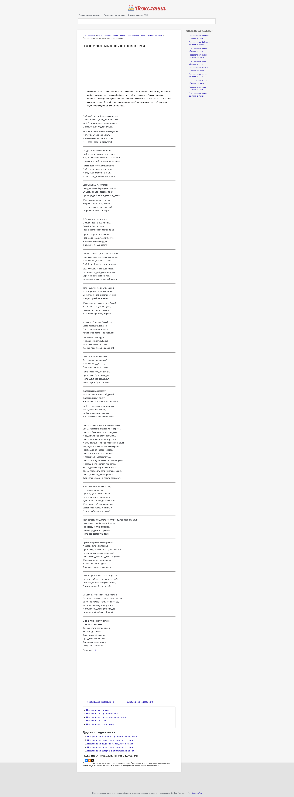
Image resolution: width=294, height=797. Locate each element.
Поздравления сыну (96, 721)
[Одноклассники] (89, 760)
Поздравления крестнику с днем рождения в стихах (112, 736)
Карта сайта (197, 793)
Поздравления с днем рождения (102, 714)
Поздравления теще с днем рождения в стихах (110, 744)
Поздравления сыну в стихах (100, 724)
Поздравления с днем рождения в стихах (106, 717)
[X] (92, 760)
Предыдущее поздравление (99, 702)
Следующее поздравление (141, 702)
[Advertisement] (102, 67)
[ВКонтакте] (86, 760)
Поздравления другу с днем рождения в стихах (110, 747)
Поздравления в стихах (89, 15)
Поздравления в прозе (114, 15)
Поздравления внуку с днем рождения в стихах (110, 740)
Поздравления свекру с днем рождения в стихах (110, 751)
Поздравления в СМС (138, 15)
